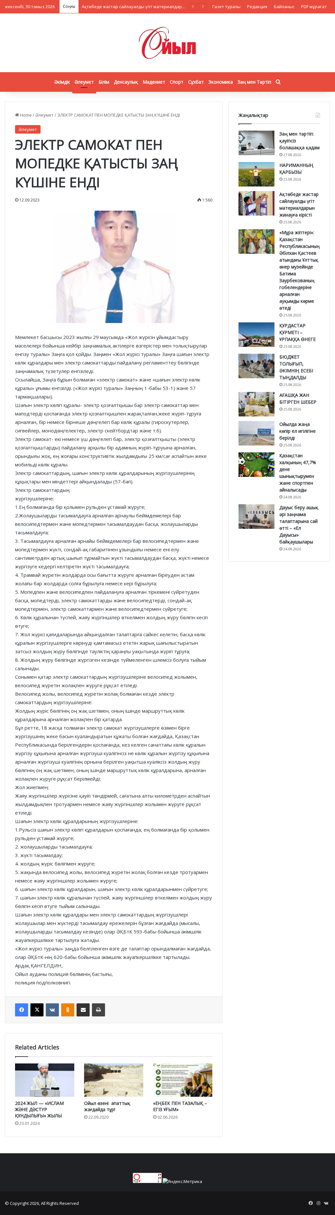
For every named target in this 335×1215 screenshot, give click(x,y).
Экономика (220, 82)
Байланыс (284, 6)
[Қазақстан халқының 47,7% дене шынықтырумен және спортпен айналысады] (256, 464)
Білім (103, 82)
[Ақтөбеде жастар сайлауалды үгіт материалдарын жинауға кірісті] (256, 203)
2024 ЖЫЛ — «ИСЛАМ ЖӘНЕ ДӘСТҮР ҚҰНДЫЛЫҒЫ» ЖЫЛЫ (39, 1109)
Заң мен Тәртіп (254, 82)
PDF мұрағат (314, 6)
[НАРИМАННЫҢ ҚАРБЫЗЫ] (256, 174)
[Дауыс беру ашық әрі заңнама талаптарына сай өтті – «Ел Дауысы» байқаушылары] (256, 516)
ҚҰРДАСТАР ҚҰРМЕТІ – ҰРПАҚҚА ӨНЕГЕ (297, 332)
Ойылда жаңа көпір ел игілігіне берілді (297, 431)
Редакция (257, 6)
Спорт (177, 82)
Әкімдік (62, 82)
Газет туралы (226, 6)
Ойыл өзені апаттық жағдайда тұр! (107, 1106)
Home (25, 115)
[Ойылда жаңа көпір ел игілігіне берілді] (256, 433)
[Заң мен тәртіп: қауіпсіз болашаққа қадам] (256, 143)
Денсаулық (126, 82)
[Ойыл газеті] (167, 42)
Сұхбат (196, 82)
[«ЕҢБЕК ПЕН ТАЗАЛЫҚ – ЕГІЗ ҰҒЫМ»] (182, 1080)
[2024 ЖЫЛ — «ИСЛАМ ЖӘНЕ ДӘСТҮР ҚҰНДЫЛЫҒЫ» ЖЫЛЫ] (44, 1080)
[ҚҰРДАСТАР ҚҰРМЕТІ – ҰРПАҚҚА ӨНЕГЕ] (256, 334)
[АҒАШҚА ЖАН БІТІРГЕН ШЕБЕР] (256, 404)
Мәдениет (154, 82)
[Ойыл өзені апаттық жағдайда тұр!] (113, 1080)
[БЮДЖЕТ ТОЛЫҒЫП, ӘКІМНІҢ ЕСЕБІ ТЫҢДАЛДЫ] (256, 366)
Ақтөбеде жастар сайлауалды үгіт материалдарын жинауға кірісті (151, 6)
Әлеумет (84, 82)
